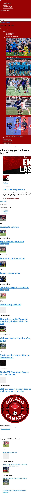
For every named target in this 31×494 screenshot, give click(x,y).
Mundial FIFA (7, 139)
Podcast (5, 183)
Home (5, 5)
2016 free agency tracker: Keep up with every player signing (15, 390)
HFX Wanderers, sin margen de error (17, 77)
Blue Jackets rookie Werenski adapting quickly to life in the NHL (14, 321)
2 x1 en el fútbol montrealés (14, 136)
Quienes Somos (7, 6)
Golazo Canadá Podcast (12, 198)
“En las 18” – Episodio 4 (14, 189)
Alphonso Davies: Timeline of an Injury (15, 478)
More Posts (3, 201)
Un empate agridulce (9, 227)
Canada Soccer (7, 140)
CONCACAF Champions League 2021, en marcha (14, 373)
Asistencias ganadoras (10, 304)
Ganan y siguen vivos (12, 57)
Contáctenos (7, 3)
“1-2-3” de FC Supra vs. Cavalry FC (16, 116)
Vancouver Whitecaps (12, 36)
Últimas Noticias (8, 8)
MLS (4, 31)
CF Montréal (10, 33)
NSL (4, 137)
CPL (4, 37)
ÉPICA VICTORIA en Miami (12, 258)
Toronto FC (9, 34)
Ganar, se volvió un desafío (14, 96)
